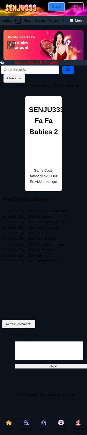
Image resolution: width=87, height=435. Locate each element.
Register (26, 428)
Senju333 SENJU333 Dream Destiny (30, 261)
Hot (17, 20)
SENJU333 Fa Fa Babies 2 (46, 121)
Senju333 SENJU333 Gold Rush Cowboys (34, 222)
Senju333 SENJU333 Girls (22, 255)
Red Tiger (30, 85)
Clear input (14, 78)
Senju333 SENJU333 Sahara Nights (29, 250)
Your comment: (26, 335)
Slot (16, 85)
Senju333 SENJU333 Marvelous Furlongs (34, 244)
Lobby (7, 20)
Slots (28, 20)
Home (4, 85)
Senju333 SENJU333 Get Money (27, 216)
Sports (54, 20)
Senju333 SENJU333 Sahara (24, 233)
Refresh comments (19, 324)
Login (43, 428)
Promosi (61, 428)
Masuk (56, 6)
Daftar (76, 6)
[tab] (7, 20)
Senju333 (31, 394)
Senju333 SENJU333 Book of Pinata (30, 239)
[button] (11, 45)
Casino (40, 20)
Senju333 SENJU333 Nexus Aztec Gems (33, 228)
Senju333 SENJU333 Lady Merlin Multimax (35, 211)
